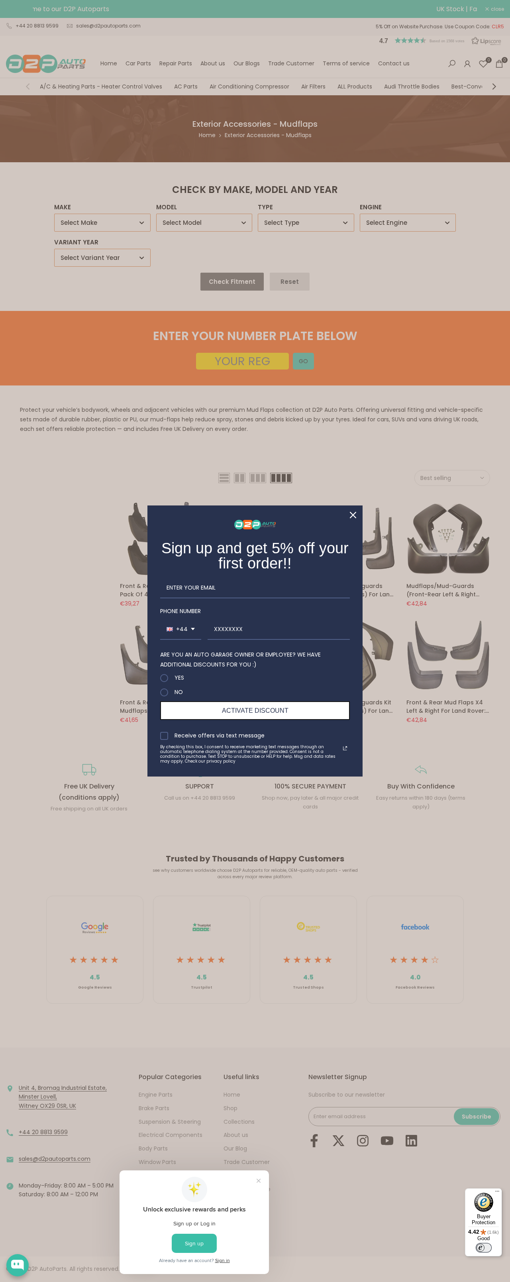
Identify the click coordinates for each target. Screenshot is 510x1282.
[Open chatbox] (17, 1265)
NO (179, 692)
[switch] (484, 1248)
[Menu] (497, 1193)
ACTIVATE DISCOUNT (255, 710)
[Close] (353, 515)
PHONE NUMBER (180, 611)
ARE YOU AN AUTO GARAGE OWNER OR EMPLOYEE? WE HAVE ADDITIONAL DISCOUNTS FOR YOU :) (240, 660)
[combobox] (180, 629)
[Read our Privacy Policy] (345, 748)
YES (179, 678)
